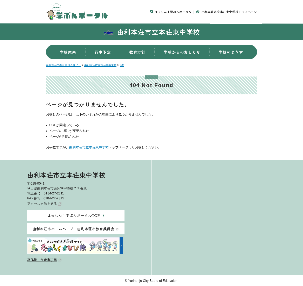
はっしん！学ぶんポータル (173, 12)
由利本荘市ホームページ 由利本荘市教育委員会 (73, 228)
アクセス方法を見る (42, 203)
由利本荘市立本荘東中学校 (158, 31)
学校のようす (231, 52)
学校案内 (68, 52)
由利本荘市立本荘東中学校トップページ (229, 12)
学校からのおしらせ (182, 52)
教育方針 (137, 52)
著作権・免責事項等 (42, 260)
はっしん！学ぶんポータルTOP (73, 215)
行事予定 (103, 52)
